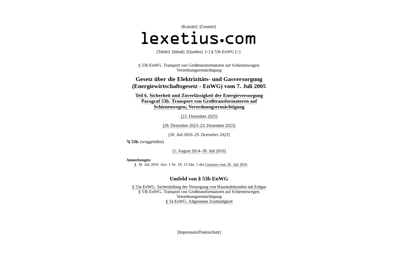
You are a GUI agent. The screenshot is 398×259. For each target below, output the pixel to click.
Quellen (194, 51)
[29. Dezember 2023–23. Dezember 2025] (199, 125)
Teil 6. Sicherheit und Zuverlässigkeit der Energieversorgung (199, 95)
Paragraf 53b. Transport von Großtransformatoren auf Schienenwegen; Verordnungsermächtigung (199, 103)
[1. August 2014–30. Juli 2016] (199, 151)
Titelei (163, 51)
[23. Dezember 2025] (199, 116)
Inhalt (178, 51)
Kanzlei (189, 26)
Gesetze (207, 26)
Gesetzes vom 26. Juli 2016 (226, 164)
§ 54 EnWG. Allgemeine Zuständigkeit (199, 201)
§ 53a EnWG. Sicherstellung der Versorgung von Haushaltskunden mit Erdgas (199, 186)
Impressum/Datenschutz (199, 232)
